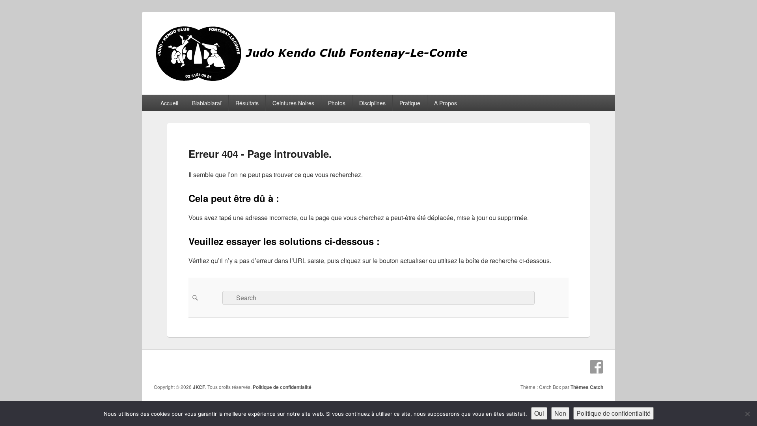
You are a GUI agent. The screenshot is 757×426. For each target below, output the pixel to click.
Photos (336, 103)
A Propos (445, 103)
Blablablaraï (207, 103)
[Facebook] (596, 367)
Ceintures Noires (293, 103)
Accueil (169, 103)
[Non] (747, 414)
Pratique (409, 103)
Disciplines (372, 103)
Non (560, 413)
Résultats (247, 103)
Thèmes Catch (587, 386)
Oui (539, 413)
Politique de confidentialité (282, 386)
